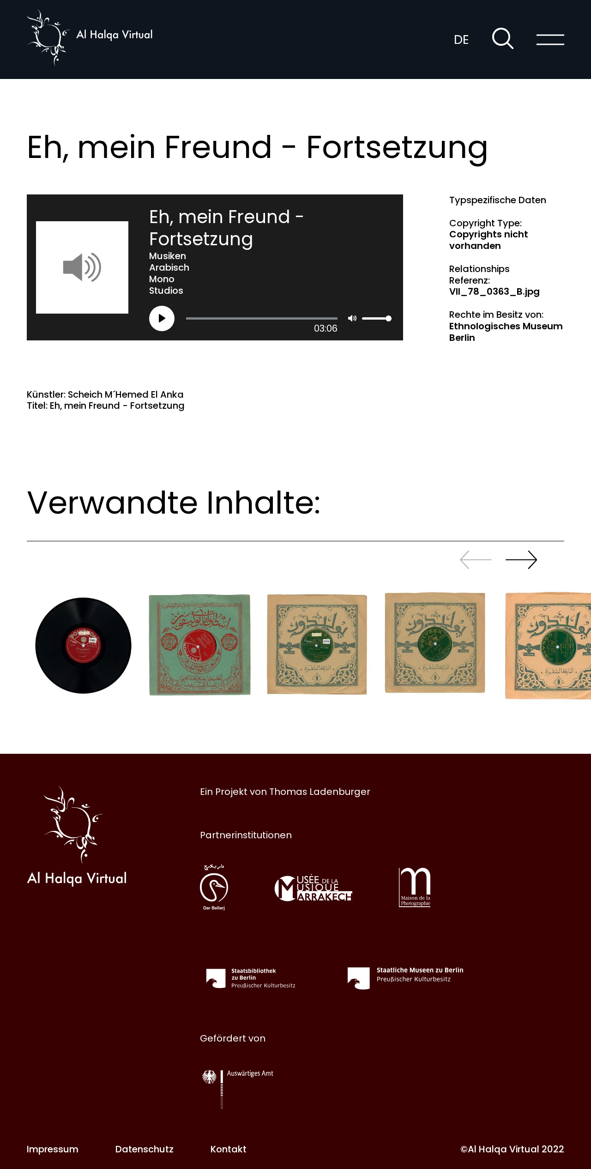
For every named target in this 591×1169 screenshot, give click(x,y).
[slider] (262, 318)
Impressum (52, 1149)
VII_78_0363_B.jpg (494, 291)
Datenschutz (144, 1149)
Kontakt (229, 1149)
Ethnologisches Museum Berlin (506, 332)
